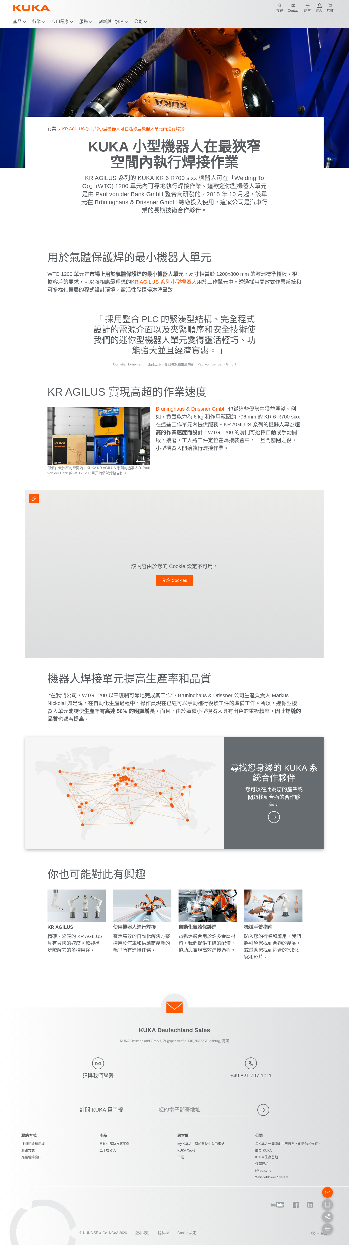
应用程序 (60, 21)
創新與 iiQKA (111, 21)
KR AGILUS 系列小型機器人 (164, 282)
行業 (36, 21)
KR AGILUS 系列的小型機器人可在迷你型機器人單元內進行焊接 (123, 128)
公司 (138, 21)
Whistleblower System (271, 1177)
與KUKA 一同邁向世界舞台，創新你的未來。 (288, 1144)
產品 (17, 21)
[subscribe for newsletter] (263, 1110)
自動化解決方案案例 (114, 1144)
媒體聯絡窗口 (31, 1157)
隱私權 (163, 1233)
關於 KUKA (263, 1150)
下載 (180, 1157)
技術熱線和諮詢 (33, 1144)
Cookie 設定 (186, 1233)
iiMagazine (263, 1170)
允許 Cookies (174, 580)
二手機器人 (107, 1150)
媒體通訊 (262, 1164)
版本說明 (142, 1233)
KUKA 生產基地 (266, 1157)
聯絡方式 (28, 1150)
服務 (83, 21)
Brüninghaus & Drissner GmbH (191, 409)
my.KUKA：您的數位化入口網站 (201, 1144)
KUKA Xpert (186, 1150)
